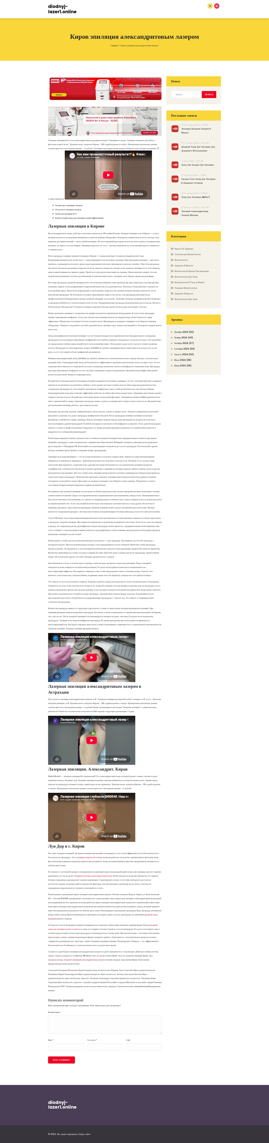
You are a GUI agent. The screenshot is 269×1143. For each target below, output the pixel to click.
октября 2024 (184, 343)
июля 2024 (182, 360)
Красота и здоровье (184, 248)
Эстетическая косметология (188, 254)
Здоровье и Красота (184, 265)
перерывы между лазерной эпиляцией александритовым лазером (76, 959)
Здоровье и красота (184, 293)
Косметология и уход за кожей (189, 282)
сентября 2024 (184, 348)
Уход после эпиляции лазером (68, 209)
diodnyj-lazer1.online (62, 1104)
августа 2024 (184, 354)
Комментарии (54, 1012)
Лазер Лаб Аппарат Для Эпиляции (197, 164)
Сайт (128, 1040)
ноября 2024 (183, 337)
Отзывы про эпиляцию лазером (68, 205)
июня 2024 (182, 365)
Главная (114, 45)
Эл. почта (92, 1040)
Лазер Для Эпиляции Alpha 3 (195, 197)
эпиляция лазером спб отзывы (89, 857)
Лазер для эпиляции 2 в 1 (66, 213)
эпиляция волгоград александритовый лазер (93, 875)
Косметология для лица (186, 276)
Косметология (181, 259)
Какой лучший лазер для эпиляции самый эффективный (79, 217)
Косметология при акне (186, 299)
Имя (50, 1040)
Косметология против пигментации (192, 271)
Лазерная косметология (186, 287)
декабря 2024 (184, 332)
